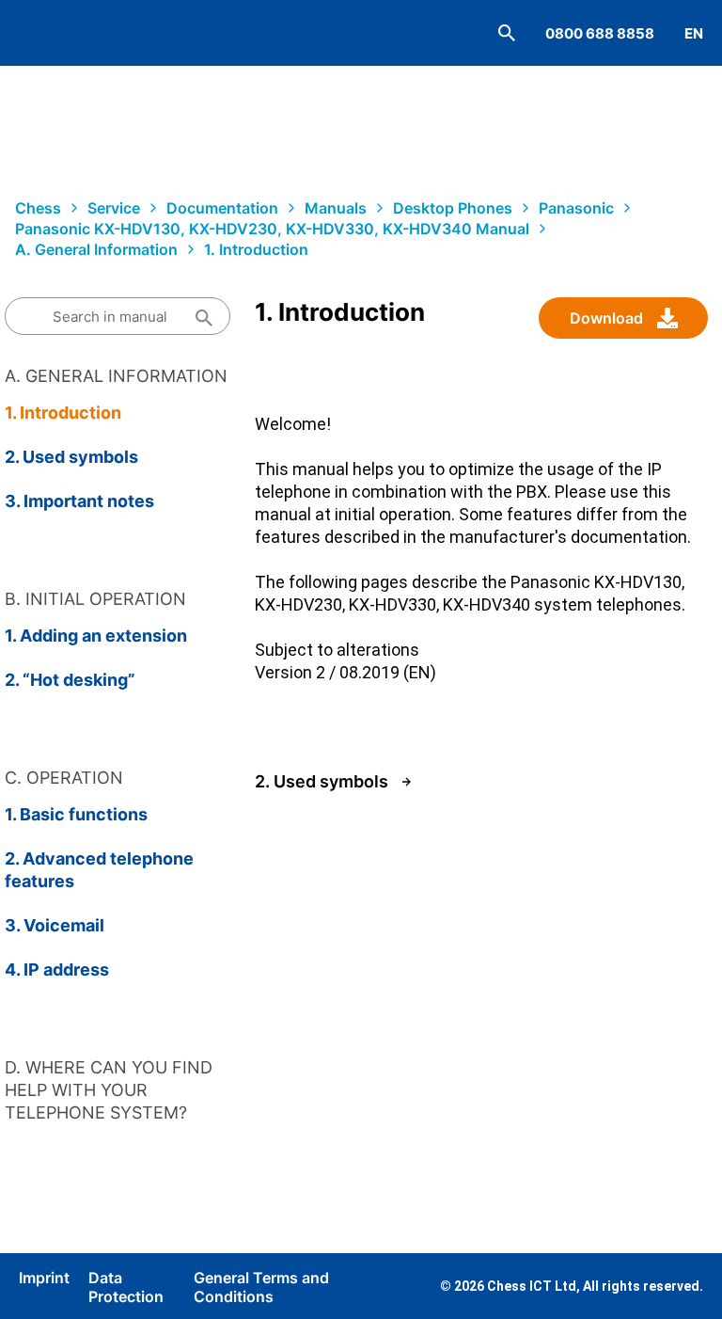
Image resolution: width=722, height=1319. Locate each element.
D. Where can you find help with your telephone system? (108, 1089)
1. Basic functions (76, 814)
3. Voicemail (54, 925)
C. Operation (64, 777)
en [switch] (693, 33)
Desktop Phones (452, 208)
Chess (38, 208)
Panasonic (576, 208)
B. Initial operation (95, 599)
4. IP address (57, 969)
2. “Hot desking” (70, 680)
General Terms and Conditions (261, 1287)
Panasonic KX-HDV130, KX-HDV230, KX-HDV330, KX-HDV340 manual (272, 228)
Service (113, 208)
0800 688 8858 (599, 33)
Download (606, 318)
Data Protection (126, 1287)
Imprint (44, 1277)
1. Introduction (256, 249)
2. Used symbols (71, 457)
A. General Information (96, 249)
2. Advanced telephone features (99, 870)
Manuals (336, 208)
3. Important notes (79, 501)
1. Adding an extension (96, 635)
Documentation (222, 208)
